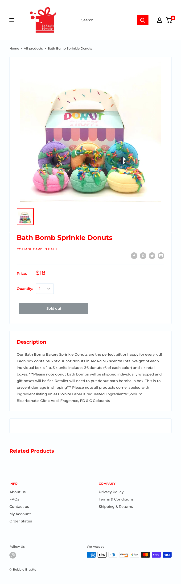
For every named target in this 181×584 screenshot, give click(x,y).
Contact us (19, 506)
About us (17, 492)
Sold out (53, 308)
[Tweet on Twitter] (152, 255)
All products (33, 48)
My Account (20, 514)
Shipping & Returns (116, 506)
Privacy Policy (111, 492)
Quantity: (25, 288)
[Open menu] (11, 20)
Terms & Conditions (116, 499)
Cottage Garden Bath (37, 249)
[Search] (142, 20)
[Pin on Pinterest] (143, 255)
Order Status (20, 521)
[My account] (159, 20)
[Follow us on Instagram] (12, 555)
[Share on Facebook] (134, 255)
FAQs (14, 499)
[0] (169, 20)
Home (14, 48)
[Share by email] (161, 255)
